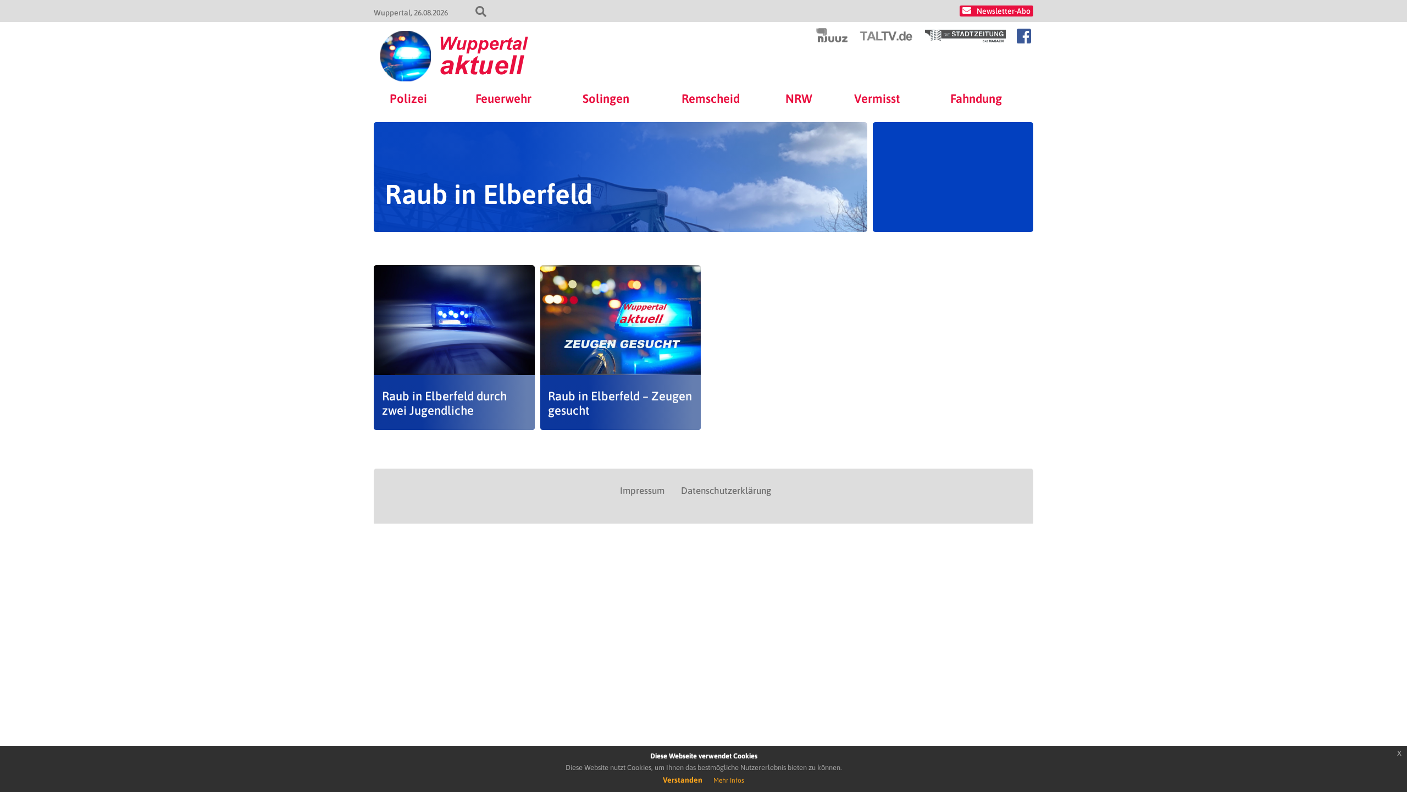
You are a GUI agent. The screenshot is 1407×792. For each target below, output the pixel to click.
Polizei (408, 98)
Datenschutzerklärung (726, 490)
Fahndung (976, 98)
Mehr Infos (728, 780)
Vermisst (877, 98)
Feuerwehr (503, 98)
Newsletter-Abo (1004, 11)
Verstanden (682, 780)
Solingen (606, 98)
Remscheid (711, 98)
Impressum (642, 490)
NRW (798, 98)
